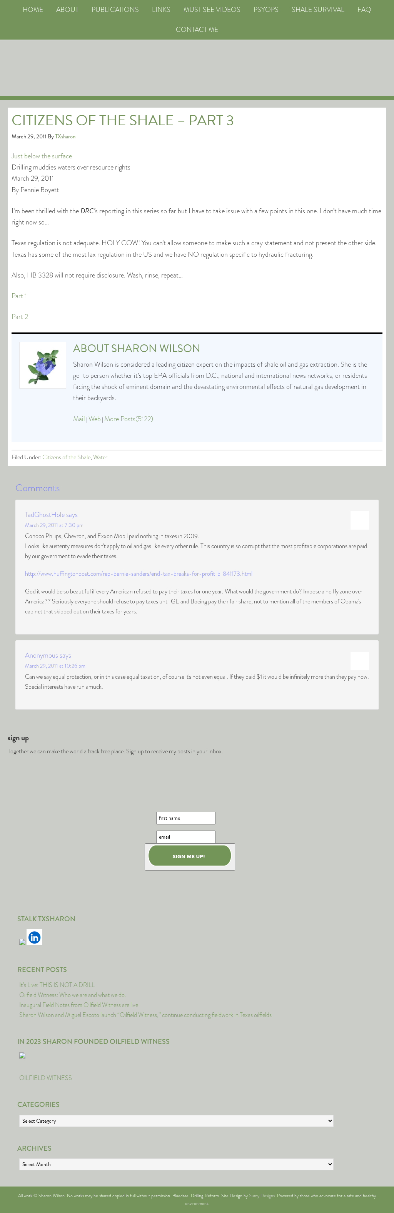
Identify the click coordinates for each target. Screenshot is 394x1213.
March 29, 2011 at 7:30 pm (54, 525)
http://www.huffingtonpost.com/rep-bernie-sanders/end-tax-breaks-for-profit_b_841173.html (138, 573)
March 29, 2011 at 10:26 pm (55, 666)
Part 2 (20, 317)
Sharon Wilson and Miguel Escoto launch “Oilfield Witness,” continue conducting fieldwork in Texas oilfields (145, 1014)
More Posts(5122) (128, 419)
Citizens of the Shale (66, 457)
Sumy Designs (262, 1195)
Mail (79, 419)
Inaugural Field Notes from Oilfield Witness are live (78, 1004)
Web (94, 419)
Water (100, 457)
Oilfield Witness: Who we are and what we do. (72, 994)
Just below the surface (42, 156)
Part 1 (19, 296)
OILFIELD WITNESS (45, 1077)
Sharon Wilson (155, 348)
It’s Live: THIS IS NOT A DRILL (57, 984)
